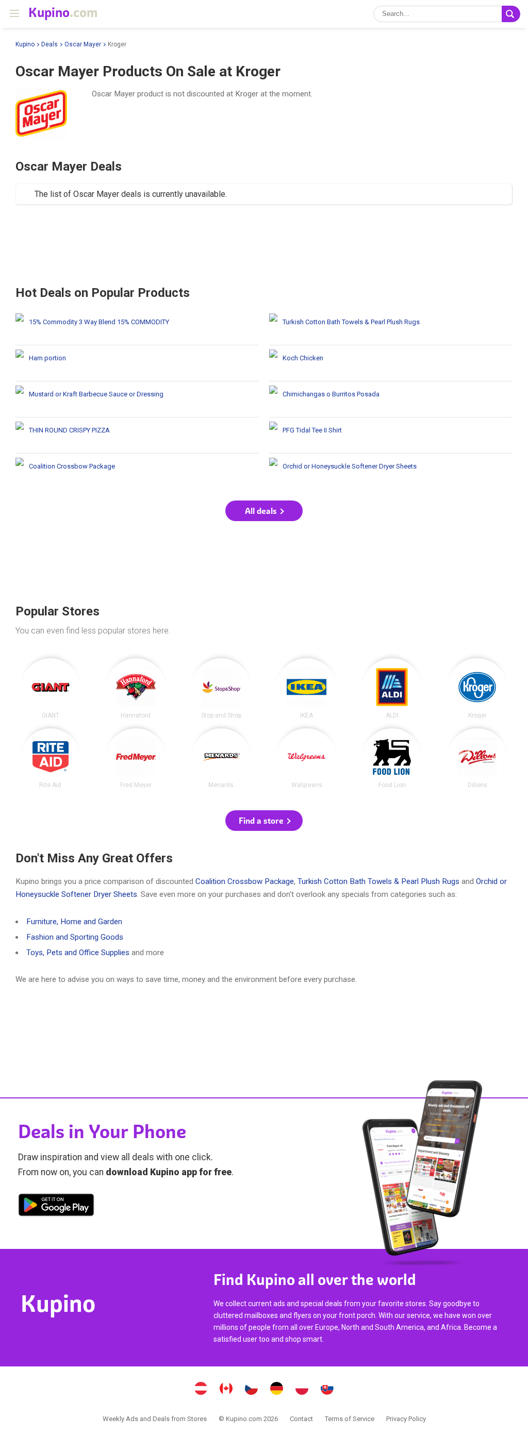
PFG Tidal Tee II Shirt (391, 435)
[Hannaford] (136, 688)
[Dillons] (477, 758)
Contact (301, 1419)
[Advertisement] (264, 245)
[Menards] (221, 758)
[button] (264, 510)
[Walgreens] (306, 758)
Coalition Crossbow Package (137, 471)
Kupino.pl (302, 1389)
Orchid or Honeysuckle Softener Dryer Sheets (391, 471)
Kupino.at (201, 1389)
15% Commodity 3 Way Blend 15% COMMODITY (137, 327)
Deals (49, 44)
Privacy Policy (406, 1419)
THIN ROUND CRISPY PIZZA (137, 435)
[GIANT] (51, 688)
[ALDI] (392, 688)
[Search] (511, 14)
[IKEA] (306, 688)
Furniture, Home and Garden (74, 921)
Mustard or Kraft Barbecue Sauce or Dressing (137, 399)
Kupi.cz (251, 1389)
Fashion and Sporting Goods (74, 937)
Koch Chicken (391, 363)
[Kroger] (477, 688)
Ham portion (137, 363)
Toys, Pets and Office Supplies (77, 952)
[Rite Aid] (51, 758)
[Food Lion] (392, 758)
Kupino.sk (327, 1389)
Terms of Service (349, 1419)
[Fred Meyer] (136, 758)
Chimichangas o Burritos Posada (391, 399)
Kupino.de (277, 1389)
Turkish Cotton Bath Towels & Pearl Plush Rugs (391, 327)
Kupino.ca (226, 1389)
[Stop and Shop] (221, 688)
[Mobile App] (56, 1206)
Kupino (25, 44)
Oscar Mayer (82, 44)
